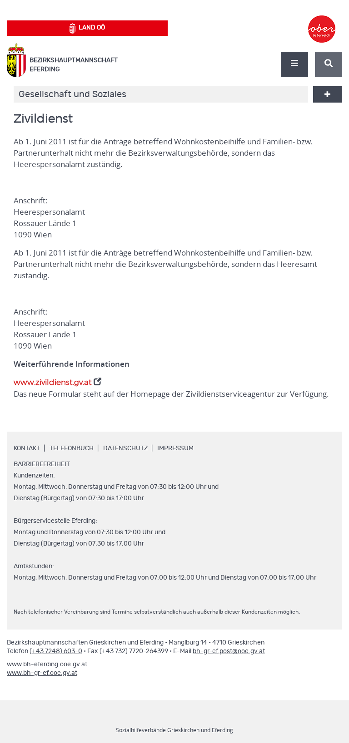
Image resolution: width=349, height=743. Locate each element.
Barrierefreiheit (42, 464)
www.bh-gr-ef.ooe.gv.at (42, 673)
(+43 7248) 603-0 (56, 651)
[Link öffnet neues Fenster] (321, 21)
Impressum (175, 448)
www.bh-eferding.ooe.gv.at (47, 664)
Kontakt (27, 448)
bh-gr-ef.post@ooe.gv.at (229, 651)
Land (92, 28)
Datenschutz (125, 448)
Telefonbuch (72, 448)
